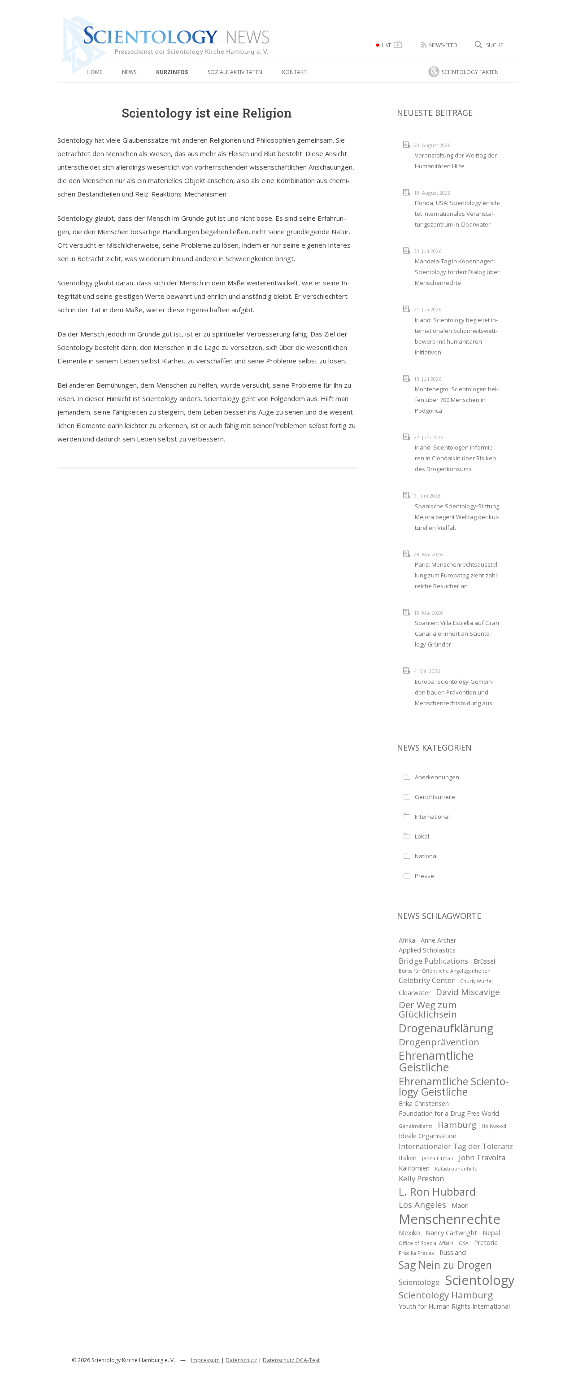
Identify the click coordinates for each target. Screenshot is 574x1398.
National (426, 856)
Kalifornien (414, 1168)
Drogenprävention (439, 1041)
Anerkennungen (437, 777)
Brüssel (484, 961)
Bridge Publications (433, 961)
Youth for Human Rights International (454, 1306)
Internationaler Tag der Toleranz (456, 1146)
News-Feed (443, 45)
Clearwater (414, 992)
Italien (408, 1157)
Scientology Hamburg (446, 1295)
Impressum (205, 1360)
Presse (424, 876)
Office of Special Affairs (426, 1243)
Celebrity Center (427, 980)
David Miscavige (468, 992)
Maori (460, 1205)
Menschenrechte (449, 1219)
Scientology (479, 1280)
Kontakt (294, 72)
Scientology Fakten (470, 72)
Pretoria (486, 1242)
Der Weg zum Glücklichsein (428, 1009)
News (129, 72)
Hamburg (457, 1125)
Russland (452, 1252)
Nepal (491, 1232)
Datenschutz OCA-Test (291, 1360)
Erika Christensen (424, 1103)
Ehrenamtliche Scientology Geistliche (454, 1087)
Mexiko (409, 1232)
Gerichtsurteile (435, 797)
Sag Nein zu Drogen (445, 1265)
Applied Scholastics (427, 950)
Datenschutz (241, 1360)
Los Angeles (422, 1204)
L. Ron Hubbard (437, 1191)
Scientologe (419, 1282)
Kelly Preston (421, 1178)
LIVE (386, 45)
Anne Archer (438, 940)
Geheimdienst (415, 1126)
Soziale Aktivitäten (235, 72)
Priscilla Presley (416, 1253)
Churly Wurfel (476, 981)
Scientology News (111, 19)
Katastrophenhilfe (456, 1169)
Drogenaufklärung (446, 1028)
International (432, 817)
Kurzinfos (172, 72)
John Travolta (482, 1157)
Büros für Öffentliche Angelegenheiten (445, 971)
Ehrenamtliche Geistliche (436, 1061)
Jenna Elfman (437, 1158)
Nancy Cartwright (451, 1232)
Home (94, 72)
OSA (464, 1243)
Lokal (422, 836)
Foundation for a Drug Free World (449, 1113)
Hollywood (494, 1126)
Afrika (407, 940)
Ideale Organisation (428, 1136)
